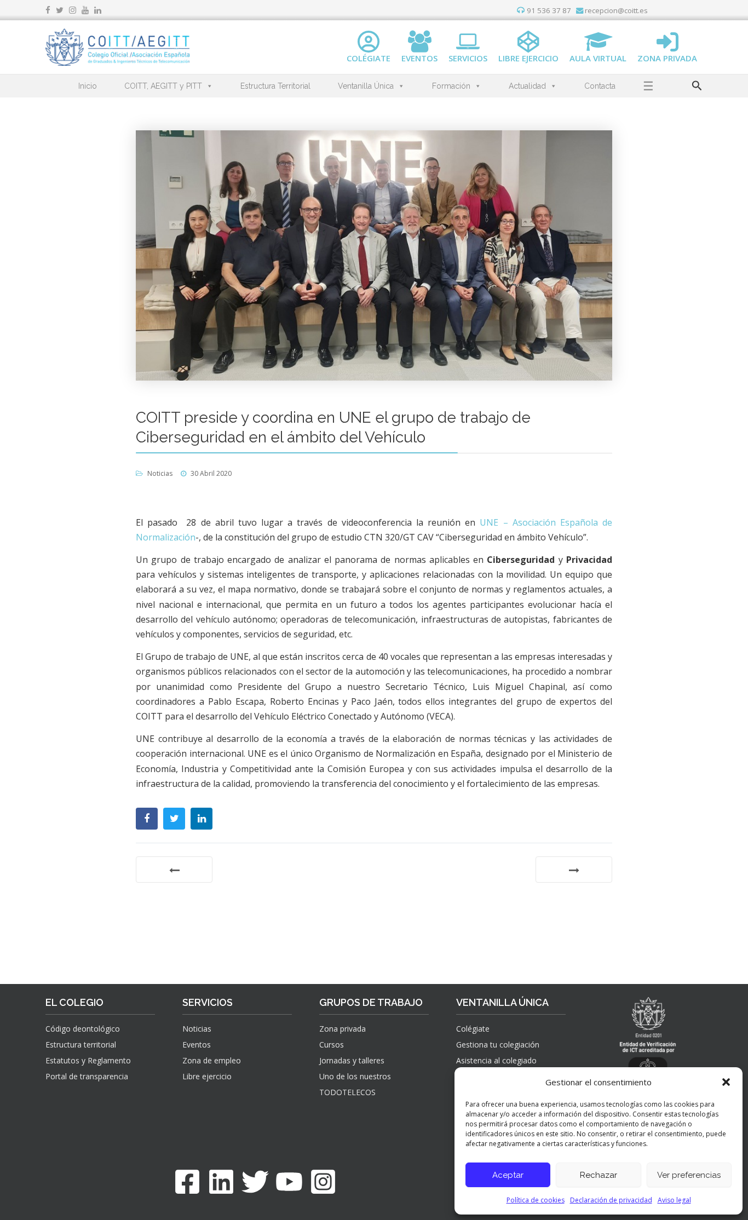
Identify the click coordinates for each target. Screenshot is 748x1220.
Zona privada (342, 1028)
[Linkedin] (221, 1181)
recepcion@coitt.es (615, 10)
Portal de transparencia (86, 1076)
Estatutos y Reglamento (88, 1060)
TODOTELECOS (347, 1092)
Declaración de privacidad (611, 1200)
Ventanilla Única (366, 86)
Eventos (196, 1044)
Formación (451, 86)
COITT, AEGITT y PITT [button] (163, 86)
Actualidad (527, 86)
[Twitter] (255, 1181)
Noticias (159, 473)
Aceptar (507, 1175)
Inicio (87, 86)
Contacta (599, 86)
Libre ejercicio (207, 1076)
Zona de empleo (211, 1060)
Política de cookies (536, 1200)
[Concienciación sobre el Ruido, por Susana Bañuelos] (174, 869)
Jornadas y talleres (351, 1060)
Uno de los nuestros (355, 1076)
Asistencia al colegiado (496, 1060)
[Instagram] (323, 1181)
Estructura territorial (80, 1044)
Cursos (331, 1044)
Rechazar (598, 1175)
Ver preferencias (689, 1175)
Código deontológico (82, 1028)
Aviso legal (674, 1200)
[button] (726, 1082)
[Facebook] (187, 1181)
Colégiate (473, 1028)
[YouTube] (289, 1181)
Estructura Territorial (275, 86)
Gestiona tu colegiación (497, 1044)
